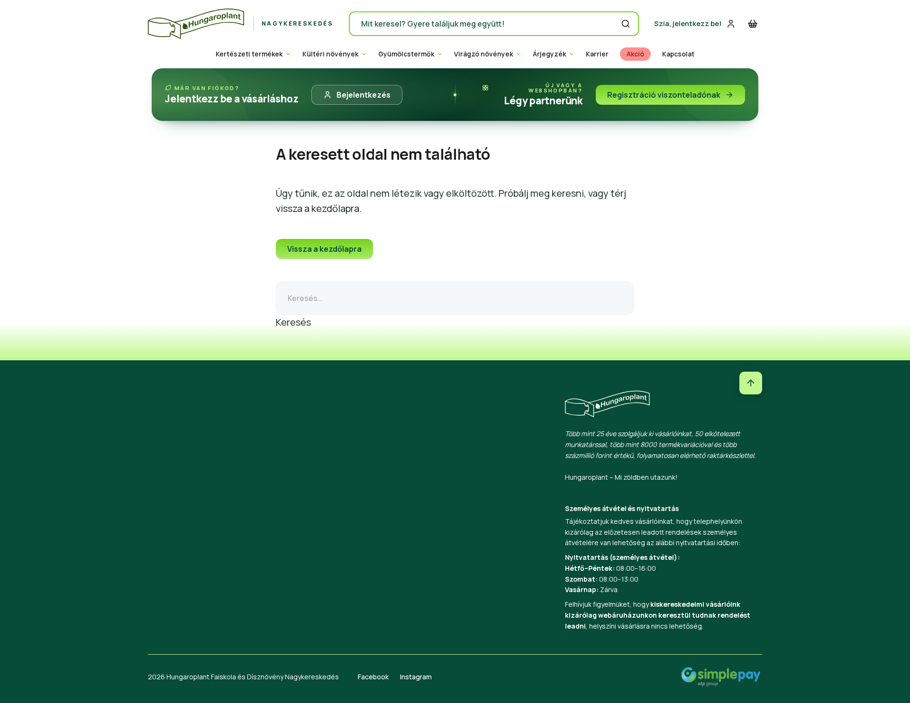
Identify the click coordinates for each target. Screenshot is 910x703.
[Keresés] (625, 23)
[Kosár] (752, 23)
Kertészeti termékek (249, 54)
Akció (635, 54)
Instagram (416, 676)
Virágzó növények (483, 54)
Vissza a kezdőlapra (324, 249)
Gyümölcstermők (406, 54)
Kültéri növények (330, 54)
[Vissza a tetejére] (750, 383)
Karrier (597, 54)
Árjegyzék (549, 54)
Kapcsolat (678, 54)
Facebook (373, 676)
